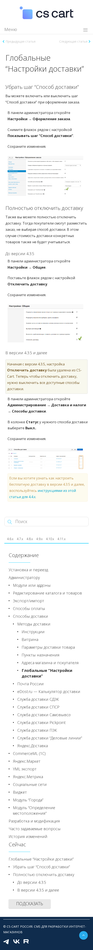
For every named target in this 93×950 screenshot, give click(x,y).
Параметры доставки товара (48, 647)
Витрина (30, 639)
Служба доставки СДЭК (38, 699)
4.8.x (30, 539)
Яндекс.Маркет (26, 761)
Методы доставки (33, 624)
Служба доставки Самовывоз (44, 714)
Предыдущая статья (20, 41)
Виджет (20, 792)
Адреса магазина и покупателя (50, 662)
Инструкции (33, 631)
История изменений (28, 836)
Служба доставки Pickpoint (41, 722)
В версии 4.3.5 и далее (38, 890)
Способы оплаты (29, 608)
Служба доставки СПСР (38, 707)
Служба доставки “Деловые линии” (49, 738)
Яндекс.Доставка (32, 745)
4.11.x (62, 539)
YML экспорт (25, 768)
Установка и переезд (28, 569)
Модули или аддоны (32, 585)
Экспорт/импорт (28, 600)
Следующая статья (73, 41)
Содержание (24, 555)
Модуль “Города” (28, 799)
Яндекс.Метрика (28, 776)
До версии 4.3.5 (31, 882)
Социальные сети (30, 784)
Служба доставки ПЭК (37, 730)
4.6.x (10, 539)
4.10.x (50, 539)
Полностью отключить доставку (43, 874)
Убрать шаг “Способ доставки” (41, 866)
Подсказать (29, 904)
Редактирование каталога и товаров (47, 593)
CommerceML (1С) (29, 753)
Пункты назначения (40, 654)
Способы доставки (30, 616)
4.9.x (39, 539)
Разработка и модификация (34, 821)
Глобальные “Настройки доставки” (47, 673)
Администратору (24, 577)
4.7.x (20, 539)
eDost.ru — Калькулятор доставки (48, 691)
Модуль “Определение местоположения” (34, 810)
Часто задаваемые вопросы (35, 828)
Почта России (30, 683)
